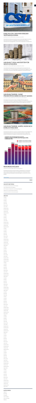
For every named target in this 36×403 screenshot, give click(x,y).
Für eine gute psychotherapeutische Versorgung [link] (11, 185)
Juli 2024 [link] (5, 228)
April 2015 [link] (5, 374)
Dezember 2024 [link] (6, 222)
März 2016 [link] (5, 357)
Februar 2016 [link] (6, 358)
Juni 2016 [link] (5, 352)
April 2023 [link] (5, 251)
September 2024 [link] (6, 226)
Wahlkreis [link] (25, 97)
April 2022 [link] (5, 267)
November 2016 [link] (6, 346)
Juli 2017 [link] (5, 333)
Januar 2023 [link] (5, 256)
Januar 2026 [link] (5, 206)
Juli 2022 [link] (5, 262)
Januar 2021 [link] (5, 285)
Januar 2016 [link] (5, 360)
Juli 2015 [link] (5, 369)
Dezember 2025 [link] (6, 208)
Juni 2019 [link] (5, 298)
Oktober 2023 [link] (6, 242)
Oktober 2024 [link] (6, 225)
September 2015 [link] (6, 366)
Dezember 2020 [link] (6, 287)
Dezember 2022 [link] (6, 257)
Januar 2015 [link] (5, 378)
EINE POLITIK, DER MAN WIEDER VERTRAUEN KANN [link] (16, 34)
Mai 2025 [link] (5, 217)
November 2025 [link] (6, 209)
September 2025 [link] (6, 212)
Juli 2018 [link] (5, 315)
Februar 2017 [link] (6, 341)
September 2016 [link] (6, 349)
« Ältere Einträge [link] (6, 177)
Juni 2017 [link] (5, 335)
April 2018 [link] (5, 319)
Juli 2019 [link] (5, 296)
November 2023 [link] (6, 240)
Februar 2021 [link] (6, 284)
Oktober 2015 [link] (6, 364)
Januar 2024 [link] (5, 237)
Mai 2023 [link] (5, 250)
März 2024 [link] (5, 234)
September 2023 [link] (6, 243)
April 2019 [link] (5, 301)
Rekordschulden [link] (11, 167)
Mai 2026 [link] (5, 200)
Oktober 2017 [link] (6, 329)
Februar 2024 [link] (6, 236)
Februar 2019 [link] (6, 304)
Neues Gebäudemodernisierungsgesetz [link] (9, 187)
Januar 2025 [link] (5, 220)
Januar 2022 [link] (5, 271)
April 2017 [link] (5, 338)
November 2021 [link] (6, 273)
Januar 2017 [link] (5, 343)
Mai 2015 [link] (5, 372)
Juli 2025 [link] (5, 214)
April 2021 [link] (5, 281)
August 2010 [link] (6, 386)
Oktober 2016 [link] (6, 347)
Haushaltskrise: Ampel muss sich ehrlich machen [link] (18, 127)
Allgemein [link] (14, 97)
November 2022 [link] (6, 259)
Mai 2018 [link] (5, 318)
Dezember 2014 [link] (6, 380)
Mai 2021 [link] (5, 279)
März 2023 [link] (5, 253)
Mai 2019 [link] (5, 299)
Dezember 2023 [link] (6, 239)
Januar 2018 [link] (5, 324)
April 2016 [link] (5, 355)
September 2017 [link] (6, 330)
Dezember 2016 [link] (6, 344)
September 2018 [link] (6, 312)
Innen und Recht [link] (21, 97)
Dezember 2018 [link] (6, 307)
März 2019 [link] (5, 302)
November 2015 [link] (6, 363)
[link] (35, 5)
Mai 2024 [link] (5, 231)
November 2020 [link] (6, 288)
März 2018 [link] (5, 321)
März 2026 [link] (5, 203)
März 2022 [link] (5, 268)
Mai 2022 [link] (5, 265)
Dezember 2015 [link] (6, 361)
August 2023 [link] (6, 245)
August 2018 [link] (6, 313)
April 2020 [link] (5, 293)
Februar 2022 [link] (6, 270)
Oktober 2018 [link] (6, 310)
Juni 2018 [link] (5, 316)
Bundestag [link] (17, 97)
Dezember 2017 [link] (6, 326)
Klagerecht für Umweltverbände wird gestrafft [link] (11, 190)
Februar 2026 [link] (6, 205)
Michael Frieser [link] (7, 97)
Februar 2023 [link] (6, 254)
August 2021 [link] (6, 276)
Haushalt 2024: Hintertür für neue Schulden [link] (16, 63)
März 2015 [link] (5, 375)
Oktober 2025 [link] (6, 211)
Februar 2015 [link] (6, 377)
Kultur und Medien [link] (6, 398)
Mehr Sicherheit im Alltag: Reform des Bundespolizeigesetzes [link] (13, 188)
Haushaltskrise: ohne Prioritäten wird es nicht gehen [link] (18, 95)
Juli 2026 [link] (5, 197)
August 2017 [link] (6, 332)
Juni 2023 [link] (5, 248)
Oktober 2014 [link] (6, 383)
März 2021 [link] (5, 282)
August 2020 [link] (6, 290)
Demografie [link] (5, 395)
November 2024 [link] (6, 223)
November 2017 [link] (6, 327)
